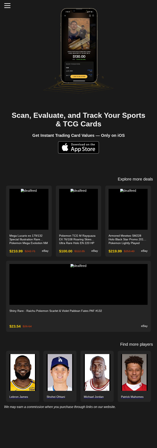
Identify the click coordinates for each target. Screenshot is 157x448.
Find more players (136, 344)
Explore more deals (135, 179)
